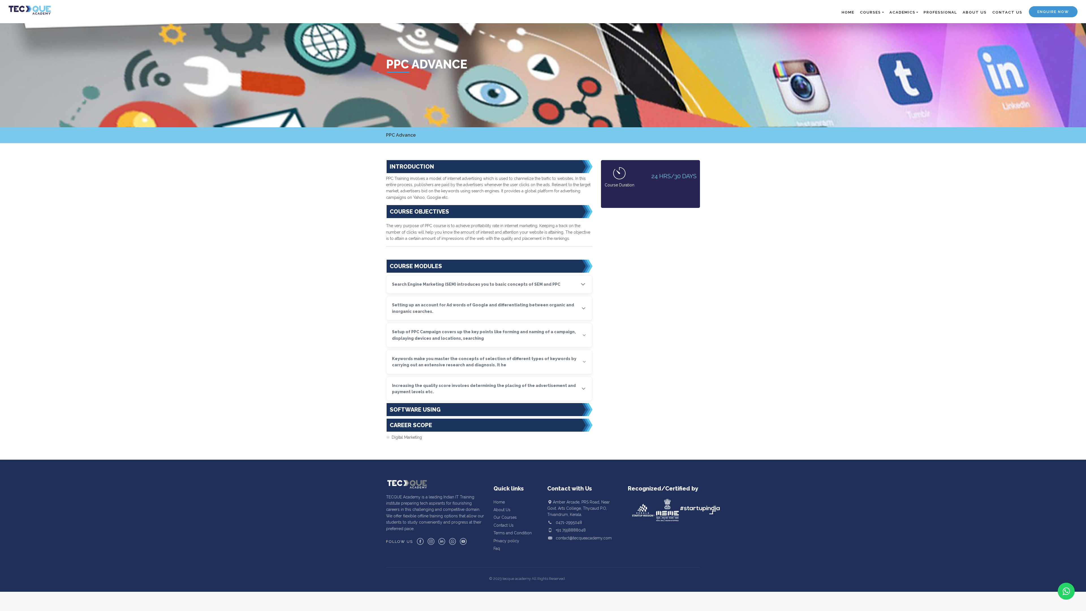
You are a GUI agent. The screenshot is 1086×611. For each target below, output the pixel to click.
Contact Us (504, 525)
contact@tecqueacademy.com (584, 538)
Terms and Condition (513, 533)
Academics (902, 12)
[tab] (489, 284)
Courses (870, 12)
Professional (940, 12)
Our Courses (505, 517)
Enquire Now (1053, 12)
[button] (489, 284)
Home (499, 502)
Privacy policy (506, 541)
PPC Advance (401, 135)
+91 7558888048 (571, 530)
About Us (502, 509)
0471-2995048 (569, 522)
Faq (497, 548)
